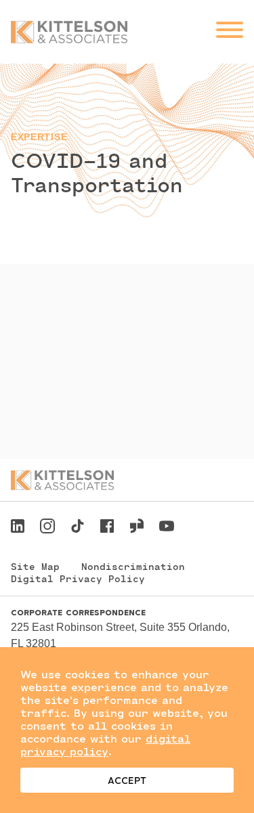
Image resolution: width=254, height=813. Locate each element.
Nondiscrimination (133, 566)
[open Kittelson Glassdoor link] (136, 527)
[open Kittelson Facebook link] (107, 522)
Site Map (35, 566)
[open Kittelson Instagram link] (47, 527)
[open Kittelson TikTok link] (77, 527)
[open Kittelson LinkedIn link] (17, 527)
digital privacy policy (105, 744)
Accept (127, 780)
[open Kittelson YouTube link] (166, 527)
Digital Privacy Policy (78, 578)
